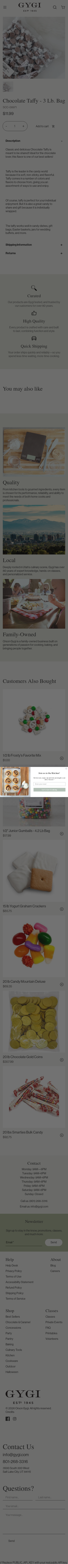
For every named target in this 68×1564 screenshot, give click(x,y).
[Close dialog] (66, 769)
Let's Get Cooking (49, 790)
